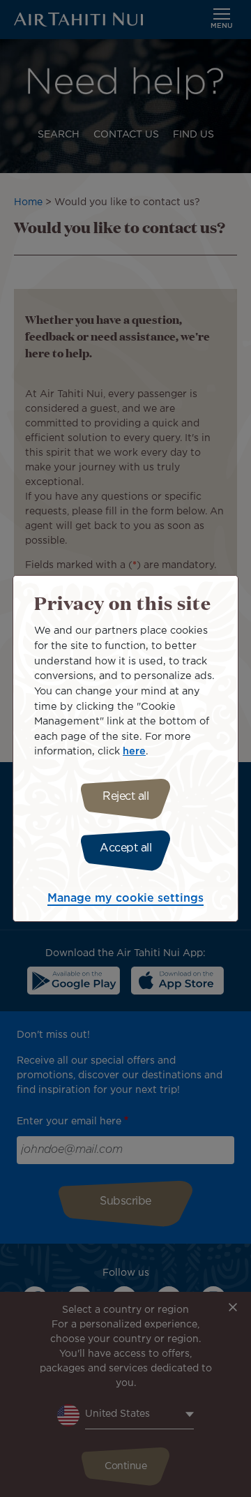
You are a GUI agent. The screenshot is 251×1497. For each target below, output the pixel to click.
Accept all (125, 848)
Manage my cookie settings (125, 898)
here (134, 751)
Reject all (125, 796)
